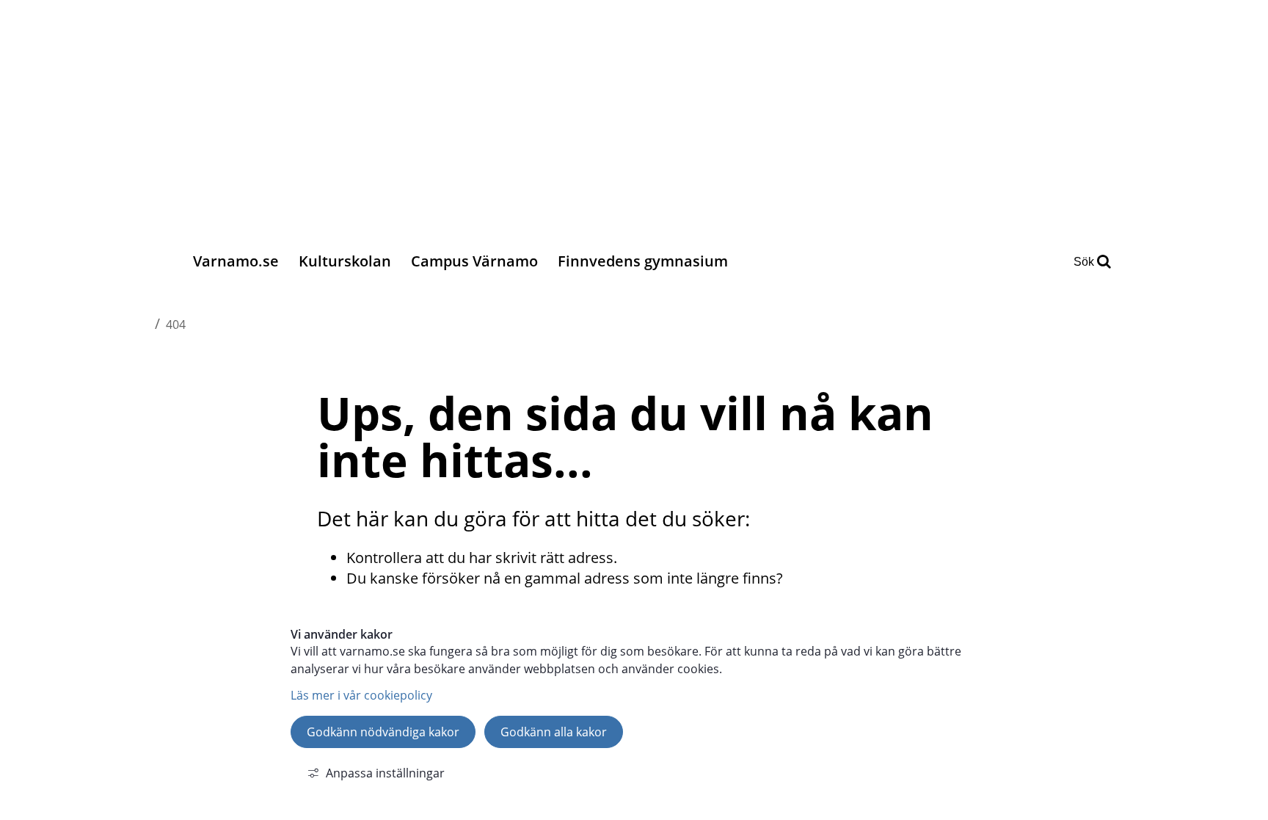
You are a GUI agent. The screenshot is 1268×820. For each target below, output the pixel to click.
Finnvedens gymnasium (643, 261)
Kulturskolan (345, 261)
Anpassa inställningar (385, 773)
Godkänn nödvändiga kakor (383, 732)
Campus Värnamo (474, 261)
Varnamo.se (236, 261)
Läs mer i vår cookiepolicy (361, 695)
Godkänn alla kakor (553, 732)
